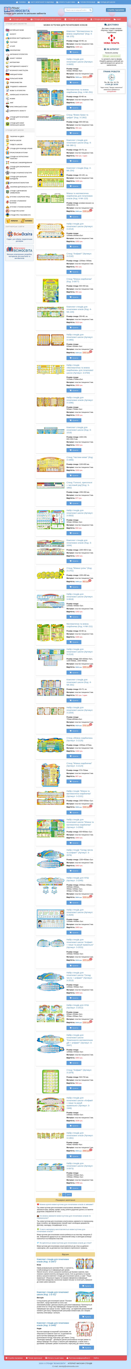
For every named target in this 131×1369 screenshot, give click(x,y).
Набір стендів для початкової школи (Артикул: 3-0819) (80, 596)
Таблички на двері (17, 136)
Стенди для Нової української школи (17, 124)
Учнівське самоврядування (21, 162)
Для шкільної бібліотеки (19, 183)
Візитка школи (15, 140)
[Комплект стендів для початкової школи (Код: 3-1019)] (50, 433)
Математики (15, 62)
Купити (75, 52)
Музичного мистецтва (19, 70)
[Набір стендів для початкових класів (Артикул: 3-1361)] (50, 1138)
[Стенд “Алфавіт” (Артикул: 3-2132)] (50, 260)
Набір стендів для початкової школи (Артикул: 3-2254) (80, 710)
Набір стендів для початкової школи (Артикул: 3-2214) (80, 226)
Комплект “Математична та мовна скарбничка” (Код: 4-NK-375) (79, 34)
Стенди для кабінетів (77, 19)
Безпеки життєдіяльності (20, 38)
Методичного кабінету (19, 66)
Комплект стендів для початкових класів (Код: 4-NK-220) (79, 309)
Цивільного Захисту (18, 111)
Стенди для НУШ (19, 19)
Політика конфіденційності (79, 1358)
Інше (119, 19)
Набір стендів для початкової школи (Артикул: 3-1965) (80, 337)
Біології (13, 34)
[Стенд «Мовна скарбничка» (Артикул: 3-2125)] (50, 752)
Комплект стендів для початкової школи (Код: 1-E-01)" (53, 1293)
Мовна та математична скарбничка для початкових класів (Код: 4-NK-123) (80, 196)
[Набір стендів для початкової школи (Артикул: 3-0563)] (50, 528)
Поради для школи (107, 2)
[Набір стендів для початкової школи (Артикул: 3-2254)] (50, 714)
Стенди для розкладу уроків (21, 148)
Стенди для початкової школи (47, 19)
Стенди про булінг (17, 211)
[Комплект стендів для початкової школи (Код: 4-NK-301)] (50, 696)
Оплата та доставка (67, 2)
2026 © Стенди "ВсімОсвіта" (52, 1363)
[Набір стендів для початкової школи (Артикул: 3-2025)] (50, 927)
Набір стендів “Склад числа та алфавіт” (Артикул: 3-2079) (80, 852)
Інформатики (15, 50)
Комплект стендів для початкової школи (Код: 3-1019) (79, 430)
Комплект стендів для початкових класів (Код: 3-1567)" (53, 1260)
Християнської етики (18, 106)
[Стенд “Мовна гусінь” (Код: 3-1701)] (50, 578)
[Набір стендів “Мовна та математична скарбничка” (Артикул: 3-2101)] (50, 804)
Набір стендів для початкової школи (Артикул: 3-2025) (80, 912)
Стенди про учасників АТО (20, 215)
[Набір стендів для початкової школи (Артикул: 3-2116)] (50, 665)
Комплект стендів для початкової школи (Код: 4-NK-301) (79, 682)
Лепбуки (14, 221)
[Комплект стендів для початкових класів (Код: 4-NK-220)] (50, 317)
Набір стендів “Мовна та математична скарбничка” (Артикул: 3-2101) (79, 793)
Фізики (12, 98)
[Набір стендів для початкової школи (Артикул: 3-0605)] (51, 82)
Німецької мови (16, 74)
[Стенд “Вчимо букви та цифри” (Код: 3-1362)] (50, 120)
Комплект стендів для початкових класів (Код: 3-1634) (79, 543)
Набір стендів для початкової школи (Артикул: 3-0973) (80, 1166)
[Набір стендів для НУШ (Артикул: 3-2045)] (50, 893)
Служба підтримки (115, 10)
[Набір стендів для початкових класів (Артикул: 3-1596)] (50, 406)
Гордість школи (16, 144)
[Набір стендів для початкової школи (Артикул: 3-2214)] (50, 237)
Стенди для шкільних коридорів (18, 178)
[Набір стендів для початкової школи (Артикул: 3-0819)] (50, 607)
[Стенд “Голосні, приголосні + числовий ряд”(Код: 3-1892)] (50, 488)
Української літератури (19, 94)
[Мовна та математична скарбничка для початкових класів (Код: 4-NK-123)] (50, 202)
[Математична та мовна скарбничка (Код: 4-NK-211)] (50, 641)
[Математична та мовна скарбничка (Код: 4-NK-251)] (50, 105)
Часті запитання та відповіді (42, 2)
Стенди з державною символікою (18, 192)
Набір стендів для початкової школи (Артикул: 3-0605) (80, 61)
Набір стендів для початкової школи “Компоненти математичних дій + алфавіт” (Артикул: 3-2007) (80, 1040)
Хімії (11, 103)
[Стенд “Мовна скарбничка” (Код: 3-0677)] (50, 302)
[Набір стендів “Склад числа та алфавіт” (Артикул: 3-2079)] (50, 867)
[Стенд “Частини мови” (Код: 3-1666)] (50, 471)
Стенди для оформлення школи (20, 168)
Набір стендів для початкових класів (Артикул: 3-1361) (80, 1135)
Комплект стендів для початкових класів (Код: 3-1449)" (53, 1324)
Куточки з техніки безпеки (20, 207)
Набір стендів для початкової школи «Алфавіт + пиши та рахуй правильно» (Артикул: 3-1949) (80, 1103)
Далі (69, 1194)
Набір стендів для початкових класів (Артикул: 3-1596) (80, 400)
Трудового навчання (18, 86)
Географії (13, 42)
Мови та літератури (17, 90)
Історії (12, 46)
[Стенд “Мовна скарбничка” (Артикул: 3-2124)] (50, 786)
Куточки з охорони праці (20, 197)
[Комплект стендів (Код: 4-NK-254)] (50, 187)
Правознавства (16, 82)
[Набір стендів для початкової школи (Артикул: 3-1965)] (50, 345)
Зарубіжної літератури (19, 54)
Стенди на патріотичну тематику (19, 157)
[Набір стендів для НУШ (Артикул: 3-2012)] (50, 1021)
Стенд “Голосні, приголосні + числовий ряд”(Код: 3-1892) (79, 485)
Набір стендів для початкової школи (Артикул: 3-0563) (80, 513)
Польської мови (16, 78)
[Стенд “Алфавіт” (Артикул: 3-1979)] (50, 1093)
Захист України (16, 58)
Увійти (96, 1358)
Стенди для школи (101, 19)
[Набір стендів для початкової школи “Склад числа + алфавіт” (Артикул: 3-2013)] (50, 990)
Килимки (28, 221)
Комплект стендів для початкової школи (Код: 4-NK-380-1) (79, 142)
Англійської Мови (17, 30)
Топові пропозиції (87, 2)
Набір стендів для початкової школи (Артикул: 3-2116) (80, 652)
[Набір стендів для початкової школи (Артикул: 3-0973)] (50, 1170)
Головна (22, 2)
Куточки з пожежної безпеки (18, 202)
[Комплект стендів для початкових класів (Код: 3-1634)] (50, 554)
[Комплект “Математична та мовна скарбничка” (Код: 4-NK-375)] (50, 47)
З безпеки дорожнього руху (21, 187)
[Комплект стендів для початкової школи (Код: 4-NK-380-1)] (50, 155)
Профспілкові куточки (19, 152)
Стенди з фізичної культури (21, 173)
